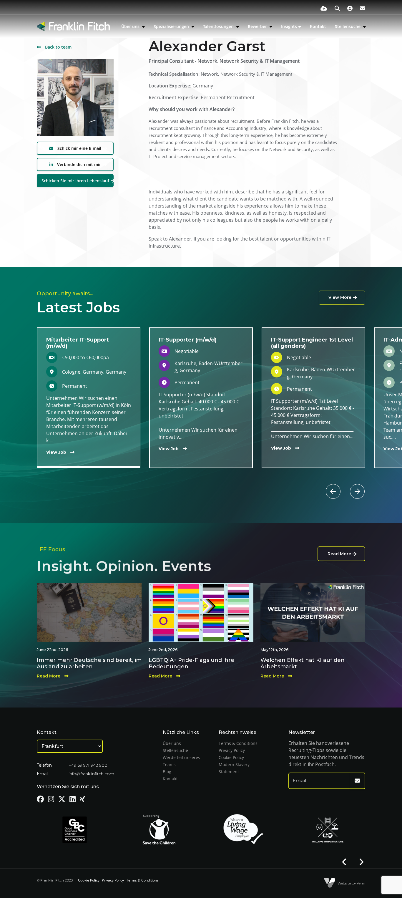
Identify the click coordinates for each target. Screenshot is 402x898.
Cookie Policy (231, 757)
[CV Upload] (323, 8)
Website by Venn (351, 883)
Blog (167, 771)
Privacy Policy (232, 750)
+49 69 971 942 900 (88, 765)
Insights (289, 26)
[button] (344, 484)
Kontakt (318, 26)
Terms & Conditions (238, 743)
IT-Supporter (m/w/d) (188, 340)
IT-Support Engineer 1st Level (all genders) (312, 343)
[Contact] (362, 8)
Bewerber (258, 26)
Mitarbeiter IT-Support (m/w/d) (77, 343)
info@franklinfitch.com (91, 773)
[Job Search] (337, 8)
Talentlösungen (219, 26)
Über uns (131, 26)
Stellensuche (348, 26)
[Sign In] (350, 8)
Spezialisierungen (172, 26)
